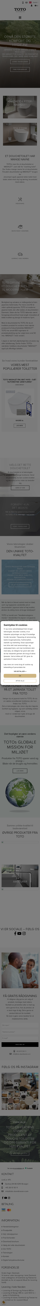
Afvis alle (20, 681)
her (24, 667)
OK (20, 676)
